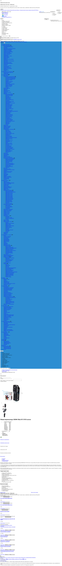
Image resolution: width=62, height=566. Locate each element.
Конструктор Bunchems (9, 270)
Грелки (7, 222)
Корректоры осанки (7, 187)
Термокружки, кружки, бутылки (9, 169)
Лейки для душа (8, 82)
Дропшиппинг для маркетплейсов (26, 557)
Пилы (7, 142)
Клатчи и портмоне (7, 284)
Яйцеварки (8, 123)
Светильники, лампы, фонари (9, 158)
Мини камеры (6, 56)
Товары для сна (6, 213)
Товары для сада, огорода (8, 171)
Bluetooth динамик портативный (5, 546)
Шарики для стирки (9, 85)
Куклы (5, 242)
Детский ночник (8, 269)
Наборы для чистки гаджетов (8, 59)
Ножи (5, 336)
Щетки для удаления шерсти (8, 330)
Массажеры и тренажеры (8, 190)
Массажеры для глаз (9, 192)
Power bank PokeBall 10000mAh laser (6, 498)
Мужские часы (6, 343)
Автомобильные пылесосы (8, 288)
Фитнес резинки (6, 318)
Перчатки (5, 155)
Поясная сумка (6, 282)
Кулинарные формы (9, 104)
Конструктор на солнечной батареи (11, 271)
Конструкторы (6, 241)
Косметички (6, 188)
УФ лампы (7, 230)
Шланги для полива (7, 176)
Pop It (5, 235)
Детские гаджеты (7, 237)
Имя (1, 377)
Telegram (25, 559)
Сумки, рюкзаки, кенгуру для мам (9, 283)
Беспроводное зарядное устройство (9, 48)
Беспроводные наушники (8, 49)
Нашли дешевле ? (5, 435)
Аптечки (5, 181)
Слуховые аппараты (9, 206)
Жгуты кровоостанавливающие (9, 182)
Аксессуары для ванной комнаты (9, 76)
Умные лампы (8, 165)
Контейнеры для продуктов (10, 102)
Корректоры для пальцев (10, 223)
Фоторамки (6, 174)
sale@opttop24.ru (9, 559)
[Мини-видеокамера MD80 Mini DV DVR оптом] (4, 412)
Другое (5, 70)
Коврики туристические (8, 308)
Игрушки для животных (8, 322)
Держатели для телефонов (8, 293)
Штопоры (7, 122)
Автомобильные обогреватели (11, 297)
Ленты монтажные (9, 136)
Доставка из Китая (18, 557)
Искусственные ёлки (7, 347)
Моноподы (6, 58)
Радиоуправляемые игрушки (8, 255)
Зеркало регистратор (7, 294)
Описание (3, 458)
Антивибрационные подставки (11, 77)
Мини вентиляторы (9, 138)
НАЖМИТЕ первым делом (17, 39)
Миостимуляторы (9, 200)
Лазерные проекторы (7, 348)
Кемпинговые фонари (9, 159)
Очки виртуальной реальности (9, 60)
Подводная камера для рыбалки (5, 531)
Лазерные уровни (9, 135)
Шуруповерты (8, 151)
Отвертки (7, 139)
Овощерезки (8, 112)
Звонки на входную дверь (10, 133)
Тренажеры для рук (9, 201)
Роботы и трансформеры (8, 256)
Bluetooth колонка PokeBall (4, 511)
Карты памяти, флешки (8, 53)
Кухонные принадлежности (8, 93)
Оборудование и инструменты (9, 129)
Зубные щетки (6, 184)
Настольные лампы (9, 161)
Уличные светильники (9, 164)
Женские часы (6, 341)
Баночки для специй (9, 95)
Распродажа (4, 349)
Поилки (5, 328)
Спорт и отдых (4, 305)
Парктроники (8, 303)
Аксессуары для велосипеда (8, 306)
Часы (3, 340)
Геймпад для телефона (7, 50)
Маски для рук (8, 224)
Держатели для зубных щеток (10, 78)
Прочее (7, 253)
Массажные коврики (9, 196)
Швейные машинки (9, 150)
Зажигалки (6, 91)
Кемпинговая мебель (7, 307)
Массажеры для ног (9, 194)
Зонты (5, 280)
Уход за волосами (7, 215)
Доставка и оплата (10, 557)
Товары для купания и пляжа (8, 315)
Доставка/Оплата (5, 41)
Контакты (25, 41)
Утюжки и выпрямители (10, 218)
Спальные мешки (7, 312)
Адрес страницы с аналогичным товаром (6, 380)
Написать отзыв (2, 492)
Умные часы (6, 73)
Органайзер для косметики (8, 209)
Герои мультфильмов (7, 236)
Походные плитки (9, 143)
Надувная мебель (7, 127)
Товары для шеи (6, 214)
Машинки (5, 243)
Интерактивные (6, 239)
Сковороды (8, 117)
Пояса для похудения (7, 210)
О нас (23, 41)
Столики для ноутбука (7, 65)
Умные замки (8, 149)
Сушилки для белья (9, 148)
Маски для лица (6, 189)
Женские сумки (6, 279)
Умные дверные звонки (8, 68)
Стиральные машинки (9, 147)
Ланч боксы (6, 125)
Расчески (7, 216)
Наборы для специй (9, 110)
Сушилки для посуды (9, 119)
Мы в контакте (2, 456)
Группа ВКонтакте (16, 559)
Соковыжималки (8, 118)
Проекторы (6, 64)
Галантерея (4, 278)
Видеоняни (8, 258)
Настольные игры (7, 244)
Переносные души (9, 141)
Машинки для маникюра (10, 225)
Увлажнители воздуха (7, 172)
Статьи (4, 557)
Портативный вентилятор (8, 63)
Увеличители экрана (7, 67)
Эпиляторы (6, 232)
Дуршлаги (7, 100)
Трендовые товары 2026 (6, 44)
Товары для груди (7, 212)
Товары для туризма (7, 316)
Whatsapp (21, 559)
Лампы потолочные (9, 160)
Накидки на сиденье (7, 295)
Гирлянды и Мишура (7, 346)
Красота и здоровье (5, 180)
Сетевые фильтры (9, 145)
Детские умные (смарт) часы (8, 72)
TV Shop (3, 277)
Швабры (5, 175)
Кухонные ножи (8, 106)
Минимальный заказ (5, 460)
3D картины (6, 75)
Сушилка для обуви (7, 168)
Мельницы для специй (9, 108)
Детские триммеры (9, 260)
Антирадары (6, 291)
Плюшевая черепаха (9, 251)
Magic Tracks (8, 265)
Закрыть (2, 9)
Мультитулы (6, 334)
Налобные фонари (7, 335)
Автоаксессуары (4, 285)
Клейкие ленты (8, 134)
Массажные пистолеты (9, 198)
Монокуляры (6, 333)
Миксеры (7, 109)
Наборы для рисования (9, 275)
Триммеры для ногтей (9, 229)
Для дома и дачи (4, 74)
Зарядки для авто (8, 300)
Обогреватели (6, 128)
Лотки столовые (8, 107)
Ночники (7, 162)
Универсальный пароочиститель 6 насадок (7, 551)
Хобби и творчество (7, 262)
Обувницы (6, 153)
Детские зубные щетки (9, 259)
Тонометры (8, 208)
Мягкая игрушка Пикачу (10, 248)
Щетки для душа (8, 86)
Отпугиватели (6, 325)
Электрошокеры (6, 337)
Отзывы (16, 41)
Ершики (7, 80)
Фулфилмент (20, 41)
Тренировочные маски (7, 317)
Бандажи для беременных (10, 257)
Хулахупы (7, 202)
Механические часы (7, 342)
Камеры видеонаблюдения (8, 51)
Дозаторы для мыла (9, 79)
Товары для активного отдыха (9, 314)
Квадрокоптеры (6, 240)
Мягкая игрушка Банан (9, 247)
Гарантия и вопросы (11, 41)
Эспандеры (6, 319)
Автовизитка (6, 286)
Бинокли (5, 332)
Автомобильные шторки (8, 289)
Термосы (5, 170)
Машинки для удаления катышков (11, 137)
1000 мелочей (4, 339)
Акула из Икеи (8, 246)
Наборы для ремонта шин (10, 302)
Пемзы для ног (8, 226)
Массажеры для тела (9, 195)
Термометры (8, 207)
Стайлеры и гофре (9, 217)
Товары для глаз (6, 211)
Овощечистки (8, 113)
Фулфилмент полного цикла (4, 442)
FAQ (14, 557)
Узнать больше (2, 501)
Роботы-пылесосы (7, 156)
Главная (1, 41)
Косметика (6, 233)
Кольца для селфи (7, 54)
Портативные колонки (7, 62)
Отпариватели (6, 154)
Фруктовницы (8, 121)
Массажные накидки (9, 197)
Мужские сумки (6, 281)
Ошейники (6, 326)
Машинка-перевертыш (9, 274)
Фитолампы (6, 173)
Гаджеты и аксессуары (5, 45)
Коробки (5, 344)
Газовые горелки (8, 132)
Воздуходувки (8, 131)
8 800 (41, 11)
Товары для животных (5, 321)
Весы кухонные (8, 98)
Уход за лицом (6, 220)
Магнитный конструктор (10, 272)
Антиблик (6, 290)
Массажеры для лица (9, 193)
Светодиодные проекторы (10, 163)
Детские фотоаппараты (9, 268)
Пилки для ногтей (9, 227)
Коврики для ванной (9, 81)
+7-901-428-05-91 (3, 559)
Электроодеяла (6, 178)
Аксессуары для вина (9, 94)
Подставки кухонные (9, 115)
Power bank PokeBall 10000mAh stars (6, 504)
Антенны (5, 47)
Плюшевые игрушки (7, 245)
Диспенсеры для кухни (9, 99)
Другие (7, 87)
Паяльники (8, 140)
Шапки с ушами (8, 276)
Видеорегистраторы (7, 292)
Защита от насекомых (7, 92)
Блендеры (7, 96)
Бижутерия (4, 345)
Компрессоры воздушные (10, 301)
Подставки (6, 61)
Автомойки (8, 298)
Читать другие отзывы (34, 492)
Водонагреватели (7, 90)
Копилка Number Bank (3, 536)
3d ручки (7, 264)
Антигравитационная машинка (11, 267)
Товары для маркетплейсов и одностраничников (9, 369)
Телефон (1, 378)
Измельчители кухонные (10, 101)
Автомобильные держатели (8, 46)
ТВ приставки (6, 66)
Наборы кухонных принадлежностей (12, 111)
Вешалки (5, 89)
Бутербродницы (8, 97)
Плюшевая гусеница (9, 249)
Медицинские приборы (8, 204)
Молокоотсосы (8, 261)
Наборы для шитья (7, 126)
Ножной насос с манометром (4, 541)
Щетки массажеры (9, 203)
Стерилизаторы (8, 146)
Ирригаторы (6, 185)
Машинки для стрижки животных (9, 324)
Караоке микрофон (7, 52)
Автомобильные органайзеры (9, 287)
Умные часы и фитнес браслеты (7, 71)
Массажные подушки (9, 199)
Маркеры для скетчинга (10, 273)
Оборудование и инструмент (8, 296)
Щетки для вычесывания (8, 329)
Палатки (5, 311)
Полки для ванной (9, 84)
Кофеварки (8, 103)
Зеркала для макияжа (7, 183)
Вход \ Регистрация (3, 560)
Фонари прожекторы (9, 166)
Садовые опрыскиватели (8, 157)
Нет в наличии (7, 501)
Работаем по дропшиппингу (4, 439)
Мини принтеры (7, 57)
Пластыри (7, 228)
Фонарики (7, 167)
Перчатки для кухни (9, 114)
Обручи (5, 310)
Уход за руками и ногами (8, 221)
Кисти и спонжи (7, 186)
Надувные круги (7, 309)
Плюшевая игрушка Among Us (11, 250)
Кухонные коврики (9, 105)
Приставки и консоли (7, 254)
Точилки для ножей (9, 120)
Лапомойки (6, 323)
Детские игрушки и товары (6, 234)
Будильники (6, 88)
